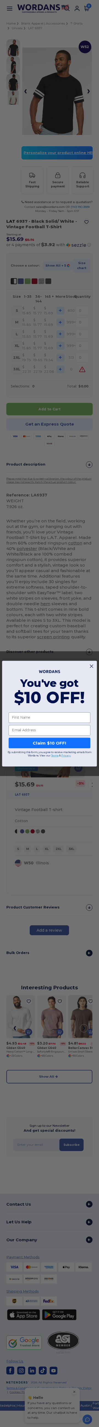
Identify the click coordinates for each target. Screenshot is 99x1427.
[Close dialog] (91, 666)
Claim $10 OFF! (49, 742)
